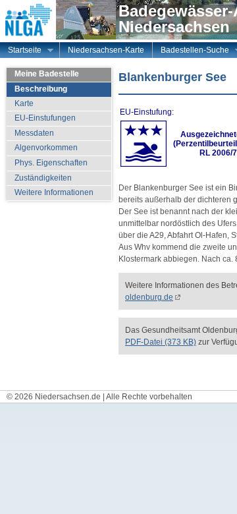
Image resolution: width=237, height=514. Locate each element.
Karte (24, 103)
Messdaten (34, 133)
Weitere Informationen (53, 192)
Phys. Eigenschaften (51, 162)
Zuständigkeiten (43, 178)
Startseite (20, 51)
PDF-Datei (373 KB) (160, 342)
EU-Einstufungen (45, 118)
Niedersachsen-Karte (106, 50)
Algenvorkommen (46, 147)
